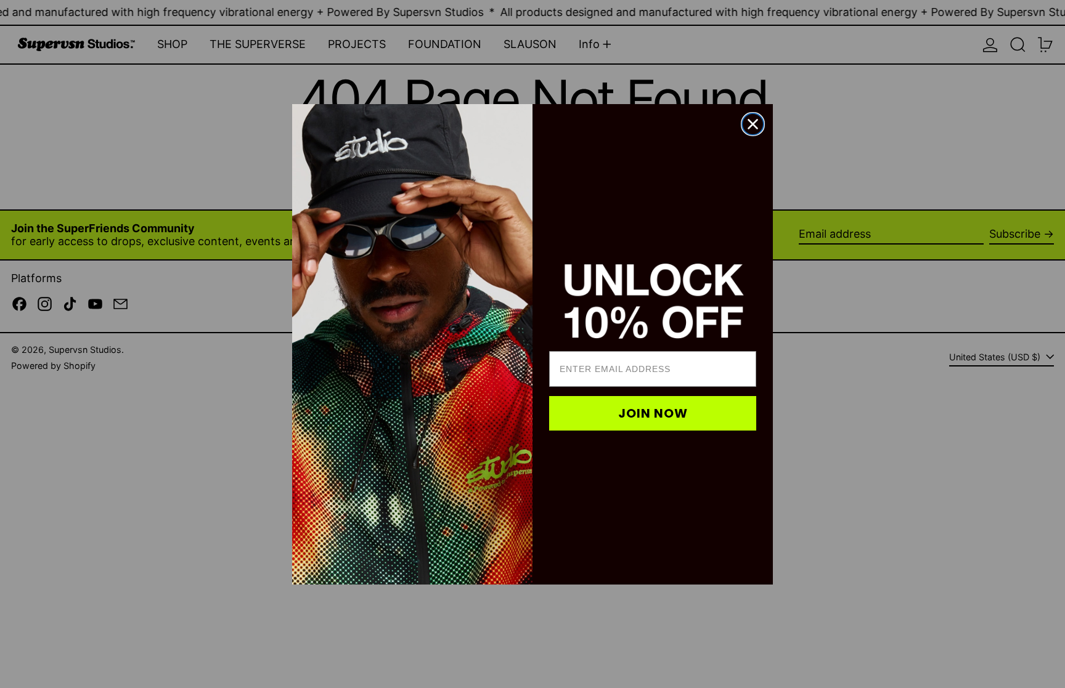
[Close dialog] (753, 124)
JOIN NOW (653, 413)
